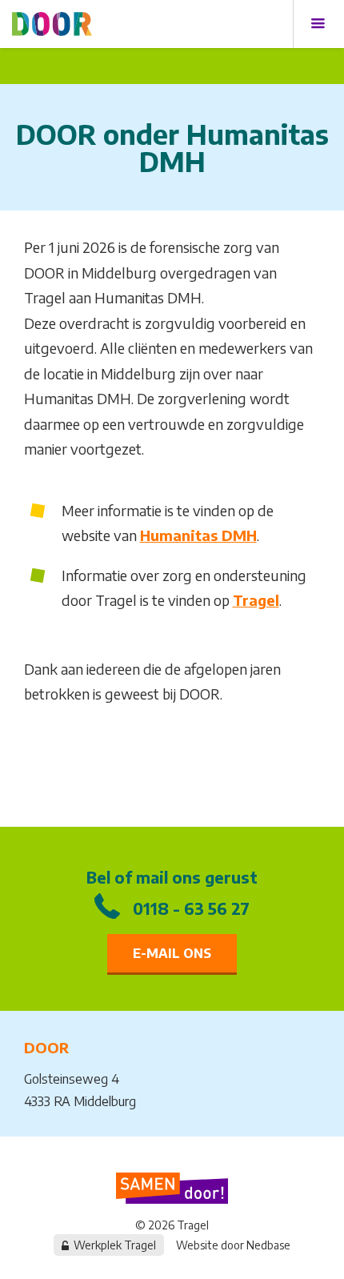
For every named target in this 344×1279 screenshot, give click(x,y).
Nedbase (268, 1245)
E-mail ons (172, 953)
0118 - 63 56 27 (191, 908)
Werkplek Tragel (115, 1245)
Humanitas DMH (198, 535)
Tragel (256, 600)
